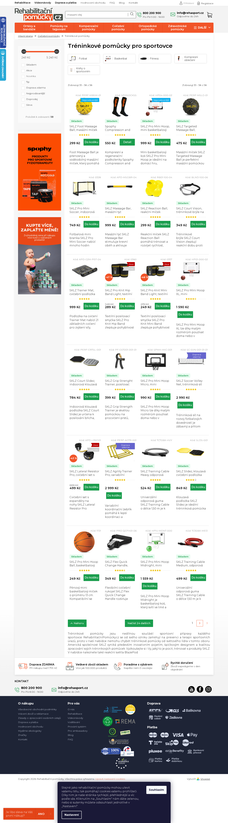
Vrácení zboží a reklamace (33, 713)
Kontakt (133, 2)
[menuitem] (29, 28)
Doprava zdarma (36, 87)
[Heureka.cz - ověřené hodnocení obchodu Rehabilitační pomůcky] (130, 709)
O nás (71, 709)
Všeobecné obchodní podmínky (37, 709)
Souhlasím (156, 789)
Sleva (29, 105)
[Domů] (26, 36)
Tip (28, 82)
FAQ (112, 2)
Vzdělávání (74, 722)
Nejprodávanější (35, 93)
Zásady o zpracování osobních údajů (39, 717)
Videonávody (42, 2)
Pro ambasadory (77, 730)
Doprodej (32, 99)
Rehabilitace (22, 2)
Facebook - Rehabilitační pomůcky (200, 689)
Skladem (31, 64)
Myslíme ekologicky (29, 730)
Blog (122, 2)
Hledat (132, 14)
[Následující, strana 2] (199, 623)
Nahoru (79, 623)
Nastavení (71, 814)
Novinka (31, 76)
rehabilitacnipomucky (208, 689)
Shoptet (205, 778)
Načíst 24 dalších (139, 623)
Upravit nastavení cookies (110, 778)
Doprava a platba (65, 2)
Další (202, 27)
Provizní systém (77, 726)
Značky (22, 735)
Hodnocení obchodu (93, 2)
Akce (29, 70)
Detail (127, 142)
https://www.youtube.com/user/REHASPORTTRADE (191, 689)
